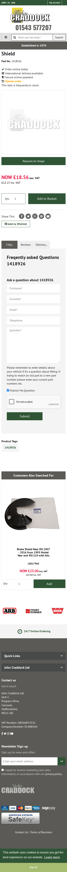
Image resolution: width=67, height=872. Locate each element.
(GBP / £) (5, 2)
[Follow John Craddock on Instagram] (8, 733)
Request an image (33, 161)
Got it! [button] (33, 867)
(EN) (13, 2)
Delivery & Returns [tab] (43, 244)
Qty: (7, 198)
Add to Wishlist (17, 224)
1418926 (10, 447)
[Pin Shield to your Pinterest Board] (41, 216)
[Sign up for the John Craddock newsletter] (62, 761)
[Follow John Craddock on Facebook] (2, 733)
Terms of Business (41, 832)
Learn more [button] (52, 857)
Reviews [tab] (26, 244)
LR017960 (33, 556)
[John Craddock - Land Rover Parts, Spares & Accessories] (33, 16)
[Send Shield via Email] (48, 216)
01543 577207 (33, 27)
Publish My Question (22, 390)
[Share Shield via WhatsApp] (35, 216)
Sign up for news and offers (18, 752)
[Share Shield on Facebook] (21, 216)
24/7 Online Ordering (36, 631)
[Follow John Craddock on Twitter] (5, 733)
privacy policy (53, 774)
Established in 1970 (33, 45)
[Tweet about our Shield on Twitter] (28, 216)
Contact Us (21, 832)
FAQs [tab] (9, 244)
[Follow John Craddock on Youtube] (11, 733)
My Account (54, 2)
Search (59, 37)
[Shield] (33, 122)
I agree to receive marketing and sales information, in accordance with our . (31, 772)
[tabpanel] (33, 341)
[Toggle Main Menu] (5, 37)
